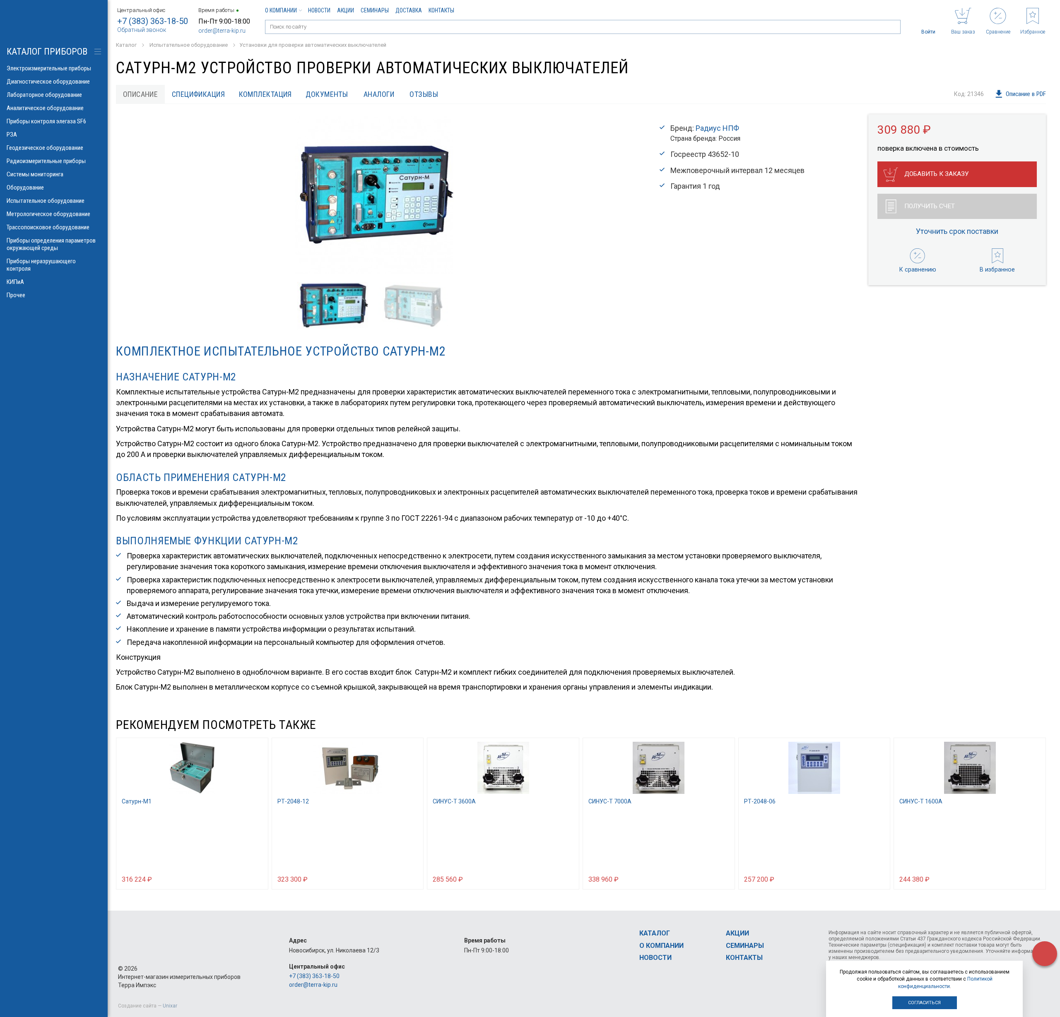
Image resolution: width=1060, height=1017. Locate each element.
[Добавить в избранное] (258, 879)
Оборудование (25, 187)
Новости (319, 10)
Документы (327, 94)
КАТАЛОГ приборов (47, 51)
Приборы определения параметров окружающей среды (51, 244)
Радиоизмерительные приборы (46, 161)
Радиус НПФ (717, 128)
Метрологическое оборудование (48, 214)
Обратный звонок (141, 29)
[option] (374, 195)
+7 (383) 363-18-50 (152, 21)
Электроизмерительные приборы (49, 68)
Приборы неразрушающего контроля (41, 264)
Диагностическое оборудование (48, 81)
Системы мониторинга (35, 174)
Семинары (375, 10)
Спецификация (198, 94)
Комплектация (265, 94)
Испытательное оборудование (45, 200)
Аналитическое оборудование (45, 108)
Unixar (170, 1006)
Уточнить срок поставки (957, 231)
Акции (345, 10)
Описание (140, 94)
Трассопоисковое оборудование (48, 227)
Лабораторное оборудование (44, 95)
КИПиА (15, 282)
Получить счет (929, 206)
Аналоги (379, 94)
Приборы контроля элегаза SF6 (46, 121)
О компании (281, 10)
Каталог (654, 933)
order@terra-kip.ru (222, 30)
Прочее (16, 295)
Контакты (441, 10)
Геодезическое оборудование (45, 147)
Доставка (408, 10)
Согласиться (924, 1002)
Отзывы (424, 94)
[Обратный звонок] (1044, 953)
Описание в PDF (1026, 94)
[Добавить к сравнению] (242, 879)
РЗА (12, 134)
